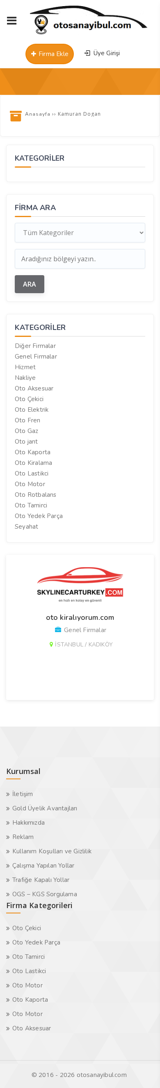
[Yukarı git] (141, 1069)
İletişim (22, 794)
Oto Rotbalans (36, 495)
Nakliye (25, 378)
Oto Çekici (29, 399)
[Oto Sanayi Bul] (89, 34)
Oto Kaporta (32, 452)
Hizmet (25, 367)
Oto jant (26, 441)
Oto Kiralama (33, 463)
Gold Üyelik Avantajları (45, 808)
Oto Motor (30, 484)
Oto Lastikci (31, 473)
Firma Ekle (53, 54)
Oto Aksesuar (34, 388)
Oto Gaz (26, 431)
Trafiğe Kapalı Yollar (40, 880)
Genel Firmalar (36, 356)
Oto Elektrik (31, 410)
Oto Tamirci (31, 505)
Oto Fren (28, 420)
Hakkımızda (28, 823)
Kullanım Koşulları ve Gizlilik (51, 851)
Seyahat (26, 527)
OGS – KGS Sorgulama (44, 894)
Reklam (23, 837)
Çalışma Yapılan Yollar (43, 865)
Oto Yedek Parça (39, 516)
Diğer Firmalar (35, 346)
